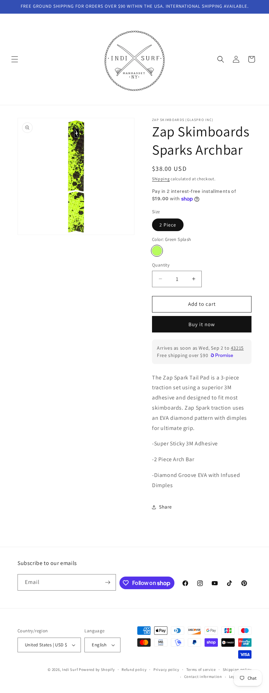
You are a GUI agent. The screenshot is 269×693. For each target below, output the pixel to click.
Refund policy (134, 669)
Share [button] (165, 507)
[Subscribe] (108, 582)
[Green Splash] (157, 251)
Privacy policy (166, 669)
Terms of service (201, 669)
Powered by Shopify (97, 669)
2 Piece (167, 225)
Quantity (161, 265)
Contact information (203, 676)
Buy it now (201, 324)
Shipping (161, 178)
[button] (14, 59)
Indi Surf (70, 669)
